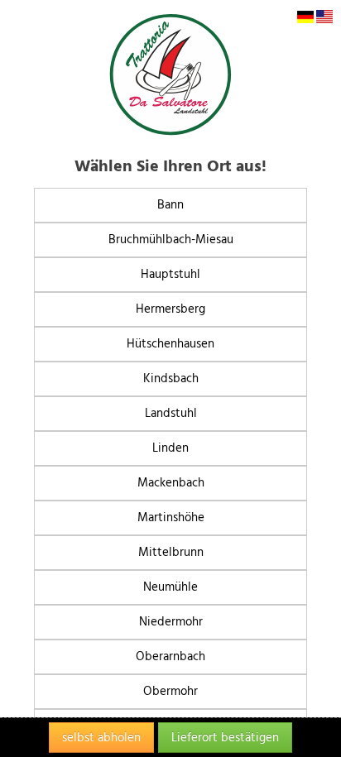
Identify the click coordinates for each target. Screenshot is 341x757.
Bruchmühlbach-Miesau (170, 239)
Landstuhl (171, 413)
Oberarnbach (170, 656)
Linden (170, 448)
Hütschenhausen (170, 343)
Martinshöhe (170, 517)
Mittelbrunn (171, 552)
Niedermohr (171, 621)
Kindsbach (171, 378)
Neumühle (170, 587)
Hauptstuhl (170, 274)
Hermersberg (170, 309)
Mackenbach (170, 482)
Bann (170, 204)
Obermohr (170, 691)
